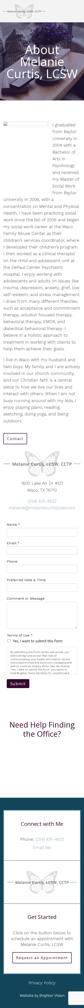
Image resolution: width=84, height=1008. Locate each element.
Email (13, 543)
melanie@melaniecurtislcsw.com (42, 507)
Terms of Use (20, 635)
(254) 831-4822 (42, 501)
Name (13, 524)
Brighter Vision (52, 995)
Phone (12, 561)
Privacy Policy (42, 982)
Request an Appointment (42, 957)
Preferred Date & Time (26, 580)
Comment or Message (26, 598)
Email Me (42, 847)
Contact (15, 438)
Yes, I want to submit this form (37, 641)
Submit (18, 683)
